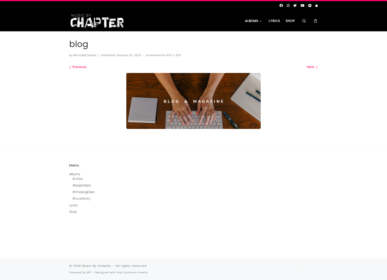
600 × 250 (173, 55)
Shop (73, 212)
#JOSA (77, 179)
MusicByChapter (85, 55)
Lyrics (73, 205)
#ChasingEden (83, 192)
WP (89, 272)
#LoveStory (81, 199)
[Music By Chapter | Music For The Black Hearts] (97, 20)
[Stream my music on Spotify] (310, 5)
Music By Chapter (96, 266)
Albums (74, 174)
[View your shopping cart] (315, 21)
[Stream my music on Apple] (316, 5)
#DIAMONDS (81, 186)
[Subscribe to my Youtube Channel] (302, 5)
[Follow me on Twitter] (295, 5)
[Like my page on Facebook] (281, 5)
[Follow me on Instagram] (288, 5)
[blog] (193, 101)
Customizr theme (134, 272)
